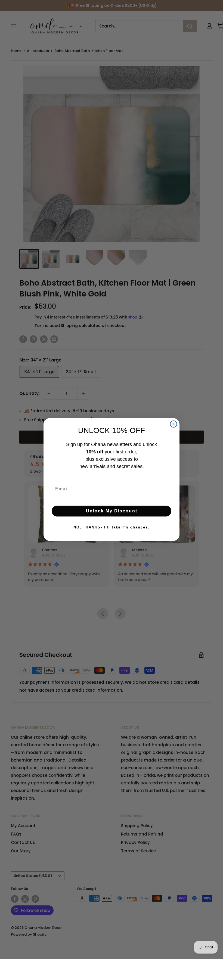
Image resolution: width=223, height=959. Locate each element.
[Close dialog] (173, 424)
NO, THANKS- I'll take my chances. (111, 527)
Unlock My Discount (111, 511)
